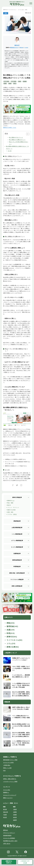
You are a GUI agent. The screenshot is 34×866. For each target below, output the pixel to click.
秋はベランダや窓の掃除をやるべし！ (18, 143)
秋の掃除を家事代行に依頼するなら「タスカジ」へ (17, 147)
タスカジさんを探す (8, 762)
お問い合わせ (6, 843)
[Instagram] (21, 486)
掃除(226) (10, 623)
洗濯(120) (10, 630)
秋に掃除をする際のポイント (17, 139)
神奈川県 (5, 812)
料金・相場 (10, 503)
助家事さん (6, 792)
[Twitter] (17, 486)
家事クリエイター (8, 798)
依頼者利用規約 (7, 835)
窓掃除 (10, 83)
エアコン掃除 (6, 81)
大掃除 (19, 81)
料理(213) (10, 633)
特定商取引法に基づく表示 (10, 841)
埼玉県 (5, 817)
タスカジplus (6, 790)
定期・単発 (10, 512)
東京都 (5, 809)
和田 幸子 (17, 45)
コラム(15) (11, 643)
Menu (30, 3)
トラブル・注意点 (12, 514)
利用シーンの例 (7, 768)
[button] (27, 134)
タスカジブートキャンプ (9, 795)
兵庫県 (15, 812)
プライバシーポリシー (9, 832)
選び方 (9, 505)
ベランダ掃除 (13, 81)
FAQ (4, 770)
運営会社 (5, 830)
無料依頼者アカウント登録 (10, 760)
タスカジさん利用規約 (9, 838)
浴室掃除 (24, 81)
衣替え (15, 83)
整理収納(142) (12, 626)
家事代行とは (10, 500)
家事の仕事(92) (13, 647)
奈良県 (15, 817)
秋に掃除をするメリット (16, 137)
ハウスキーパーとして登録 (10, 781)
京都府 (15, 814)
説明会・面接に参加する (9, 779)
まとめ (10, 150)
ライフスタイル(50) (14, 640)
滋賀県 (15, 820)
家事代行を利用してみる (9, 127)
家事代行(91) (12, 637)
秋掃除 (5, 83)
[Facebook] (13, 486)
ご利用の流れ (6, 765)
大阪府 (15, 809)
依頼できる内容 (11, 510)
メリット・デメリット (13, 507)
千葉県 (5, 814)
